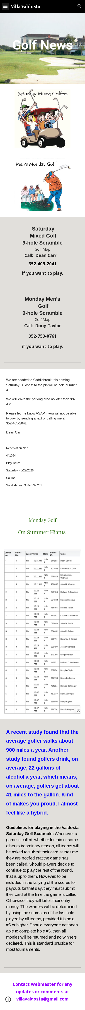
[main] (42, 45)
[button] (5, 6)
